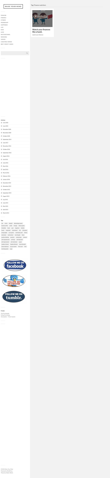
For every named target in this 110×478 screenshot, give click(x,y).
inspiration (8, 230)
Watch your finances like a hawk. (41, 30)
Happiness (4, 25)
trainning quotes (5, 248)
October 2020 (6, 136)
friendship (4, 228)
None (23, 235)
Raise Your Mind (13, 6)
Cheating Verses (6, 41)
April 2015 (5, 209)
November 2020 (7, 132)
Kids (2, 29)
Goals (8, 228)
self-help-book (20, 239)
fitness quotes (21, 225)
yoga (11, 248)
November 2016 (7, 146)
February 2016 (6, 176)
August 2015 (6, 196)
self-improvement (5, 241)
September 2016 (7, 152)
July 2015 (5, 199)
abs (2, 223)
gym (12, 228)
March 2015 (6, 213)
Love (2, 32)
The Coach (20, 246)
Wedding (4, 37)
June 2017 (5, 142)
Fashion (3, 15)
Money (25, 232)
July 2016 (5, 159)
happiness (17, 228)
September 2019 (7, 139)
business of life (5, 225)
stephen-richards (5, 244)
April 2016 (5, 169)
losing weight (4, 232)
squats (20, 241)
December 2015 (7, 183)
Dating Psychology (5, 315)
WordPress (9, 471)
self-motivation (14, 241)
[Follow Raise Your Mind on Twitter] (14, 287)
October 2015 (6, 189)
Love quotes (11, 232)
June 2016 (5, 162)
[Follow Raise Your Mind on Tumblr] (14, 303)
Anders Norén (9, 472)
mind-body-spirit (19, 232)
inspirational (14, 230)
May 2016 (5, 166)
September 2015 (7, 193)
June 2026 (5, 122)
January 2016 (6, 179)
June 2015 (5, 203)
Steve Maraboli (22, 244)
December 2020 (7, 129)
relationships (18, 237)
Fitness (3, 20)
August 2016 (6, 156)
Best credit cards (7, 44)
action (6, 223)
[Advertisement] (15, 87)
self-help (13, 239)
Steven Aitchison (5, 246)
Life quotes (24, 230)
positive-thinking (5, 237)
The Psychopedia (5, 313)
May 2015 (5, 206)
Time (25, 246)
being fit (10, 223)
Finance (3, 17)
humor (3, 230)
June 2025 (5, 126)
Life (2, 27)
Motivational (5, 34)
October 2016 (6, 149)
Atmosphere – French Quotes (8, 316)
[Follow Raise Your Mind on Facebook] (15, 271)
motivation (4, 235)
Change (15, 225)
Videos (3, 39)
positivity (12, 237)
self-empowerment (5, 239)
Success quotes (13, 246)
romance (25, 237)
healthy (22, 228)
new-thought (17, 235)
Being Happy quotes (18, 223)
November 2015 (7, 186)
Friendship (4, 22)
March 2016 (6, 172)
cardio (10, 225)
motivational (10, 235)
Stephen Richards (14, 244)
